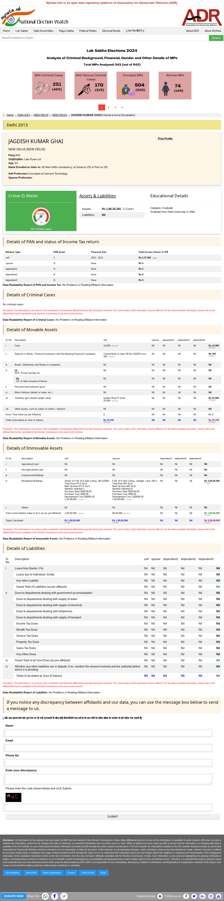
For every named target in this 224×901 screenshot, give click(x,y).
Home (6, 30)
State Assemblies (43, 30)
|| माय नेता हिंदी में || (135, 30)
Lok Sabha (22, 30)
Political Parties (88, 30)
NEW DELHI (41, 115)
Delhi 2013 (24, 115)
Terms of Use (88, 873)
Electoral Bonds (111, 30)
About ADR (192, 30)
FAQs (103, 873)
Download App (146, 896)
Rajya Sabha (66, 30)
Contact (71, 873)
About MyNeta (213, 30)
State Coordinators (52, 873)
